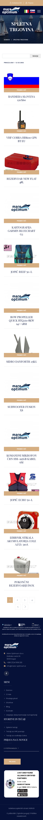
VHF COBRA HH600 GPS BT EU (21, 139)
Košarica (17, 3)
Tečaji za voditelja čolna (16, 735)
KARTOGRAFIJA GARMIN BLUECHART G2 (21, 230)
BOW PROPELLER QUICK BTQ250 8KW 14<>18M (21, 320)
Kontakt (9, 711)
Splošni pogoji (23, 813)
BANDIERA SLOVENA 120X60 (21, 98)
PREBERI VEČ (21, 90)
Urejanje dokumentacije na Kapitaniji (21, 715)
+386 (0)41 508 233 (14, 662)
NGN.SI (31, 808)
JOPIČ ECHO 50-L (21, 500)
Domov (7, 40)
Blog (8, 706)
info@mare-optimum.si (16, 666)
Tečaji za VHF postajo (15, 731)
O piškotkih (11, 813)
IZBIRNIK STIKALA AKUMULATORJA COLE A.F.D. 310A (21, 541)
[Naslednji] (25, 607)
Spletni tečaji (11, 727)
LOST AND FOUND (25, 773)
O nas (8, 694)
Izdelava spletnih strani (18, 808)
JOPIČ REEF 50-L (21, 272)
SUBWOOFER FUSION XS (21, 408)
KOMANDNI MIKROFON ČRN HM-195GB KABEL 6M (22, 459)
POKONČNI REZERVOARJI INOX (21, 583)
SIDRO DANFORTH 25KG (21, 361)
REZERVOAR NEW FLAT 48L (21, 180)
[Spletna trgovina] (11, 10)
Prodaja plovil (11, 698)
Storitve (9, 702)
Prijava (30, 3)
